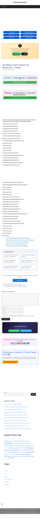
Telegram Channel (26, 330)
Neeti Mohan (26, 450)
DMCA (5, 473)
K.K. (32, 447)
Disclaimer (6, 476)
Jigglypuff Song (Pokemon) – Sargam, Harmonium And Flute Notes (17, 423)
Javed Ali (20, 447)
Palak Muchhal (14, 452)
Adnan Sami (12, 441)
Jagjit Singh (11, 447)
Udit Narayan (30, 456)
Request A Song (28, 37)
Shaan (10, 454)
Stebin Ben (12, 456)
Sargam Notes (11, 32)
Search (5, 392)
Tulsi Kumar (24, 456)
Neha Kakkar (31, 450)
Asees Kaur (21, 443)
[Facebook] (12, 343)
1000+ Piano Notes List (28, 34)
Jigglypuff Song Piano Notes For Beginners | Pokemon (14, 420)
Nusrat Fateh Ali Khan (7, 452)
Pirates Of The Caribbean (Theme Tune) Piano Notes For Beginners (20, 240)
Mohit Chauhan (16, 450)
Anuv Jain (27, 441)
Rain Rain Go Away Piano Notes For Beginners (13, 404)
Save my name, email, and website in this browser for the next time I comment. (18, 315)
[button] (37, 6)
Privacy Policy (6, 481)
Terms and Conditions (8, 479)
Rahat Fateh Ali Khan (29, 452)
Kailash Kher (6, 449)
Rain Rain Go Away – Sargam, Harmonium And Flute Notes (15, 406)
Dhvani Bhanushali (21, 445)
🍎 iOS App (24, 53)
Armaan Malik (15, 443)
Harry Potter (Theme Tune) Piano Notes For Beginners (17, 242)
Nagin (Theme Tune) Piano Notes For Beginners (16, 244)
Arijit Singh (8, 443)
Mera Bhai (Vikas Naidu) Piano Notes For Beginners (17, 245)
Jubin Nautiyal (27, 447)
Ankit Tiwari (22, 441)
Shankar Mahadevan (16, 454)
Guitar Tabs (11, 37)
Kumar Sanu (21, 449)
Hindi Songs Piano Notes (8, 283)
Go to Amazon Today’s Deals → (10, 362)
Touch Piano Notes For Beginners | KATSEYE (12, 409)
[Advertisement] (20, 17)
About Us (6, 470)
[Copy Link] (26, 343)
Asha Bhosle (27, 443)
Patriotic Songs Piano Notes (17, 283)
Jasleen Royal (16, 447)
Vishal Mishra (11, 458)
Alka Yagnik (17, 441)
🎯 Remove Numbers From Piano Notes (20, 97)
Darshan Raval (13, 445)
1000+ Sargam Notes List (28, 32)
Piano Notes (11, 34)
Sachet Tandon (6, 454)
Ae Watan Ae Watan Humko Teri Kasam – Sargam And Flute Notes (15, 285)
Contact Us (6, 484)
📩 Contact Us (20, 280)
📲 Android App (16, 53)
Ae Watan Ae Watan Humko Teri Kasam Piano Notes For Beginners (15, 286)
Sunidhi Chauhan (18, 456)
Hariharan (33, 445)
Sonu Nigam (7, 456)
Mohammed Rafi (8, 450)
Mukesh (21, 450)
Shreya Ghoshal (25, 454)
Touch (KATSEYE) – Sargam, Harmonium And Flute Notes (15, 412)
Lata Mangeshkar (29, 449)
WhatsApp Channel (14, 330)
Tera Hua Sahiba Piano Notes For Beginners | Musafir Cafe (15, 425)
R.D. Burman (22, 452)
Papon (19, 452)
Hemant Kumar (6, 447)
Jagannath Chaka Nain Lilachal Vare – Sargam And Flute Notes (16, 417)
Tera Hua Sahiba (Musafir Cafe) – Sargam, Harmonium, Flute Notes (17, 428)
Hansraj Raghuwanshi (27, 445)
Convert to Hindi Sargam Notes (20, 82)
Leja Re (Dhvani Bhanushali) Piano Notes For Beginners (18, 238)
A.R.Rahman (7, 441)
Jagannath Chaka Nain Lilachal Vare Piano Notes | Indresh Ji (16, 415)
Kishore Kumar (13, 449)
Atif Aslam (7, 445)
